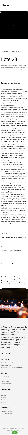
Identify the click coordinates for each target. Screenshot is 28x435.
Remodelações (4, 379)
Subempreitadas (5, 381)
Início (2, 392)
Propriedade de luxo (16, 51)
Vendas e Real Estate (6, 383)
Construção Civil (5, 376)
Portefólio (3, 399)
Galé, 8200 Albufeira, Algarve (8, 362)
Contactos (3, 402)
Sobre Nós (3, 395)
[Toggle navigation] (24, 5)
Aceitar (14, 432)
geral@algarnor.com (6, 365)
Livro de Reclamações (6, 413)
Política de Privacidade (6, 411)
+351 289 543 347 (5, 367)
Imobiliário (5, 51)
